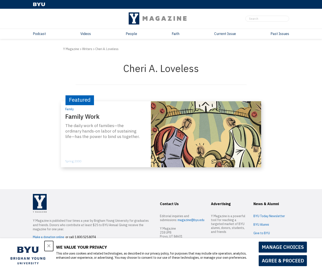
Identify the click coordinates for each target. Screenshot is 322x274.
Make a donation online (48, 237)
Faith (175, 33)
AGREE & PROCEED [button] (283, 260)
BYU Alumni (261, 225)
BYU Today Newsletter (269, 216)
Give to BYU (261, 233)
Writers (87, 49)
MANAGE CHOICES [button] (283, 247)
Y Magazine (71, 49)
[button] (48, 246)
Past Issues (280, 33)
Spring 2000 (73, 161)
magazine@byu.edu (191, 220)
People (131, 33)
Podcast (39, 33)
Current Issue (225, 33)
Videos (85, 33)
